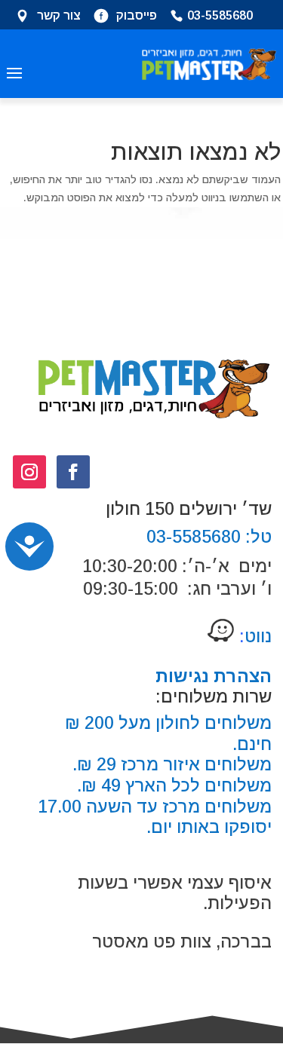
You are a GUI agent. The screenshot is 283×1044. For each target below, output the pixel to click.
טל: (256, 536)
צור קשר (59, 16)
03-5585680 (220, 16)
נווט (253, 636)
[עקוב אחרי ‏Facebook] (73, 471)
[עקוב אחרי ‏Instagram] (29, 471)
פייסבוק (136, 16)
